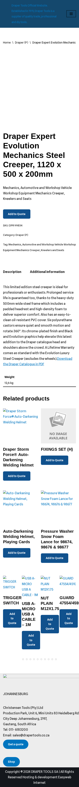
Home (7, 42)
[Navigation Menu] (71, 13)
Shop (11, 761)
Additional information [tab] (47, 272)
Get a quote (15, 744)
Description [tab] (12, 272)
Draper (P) (21, 42)
